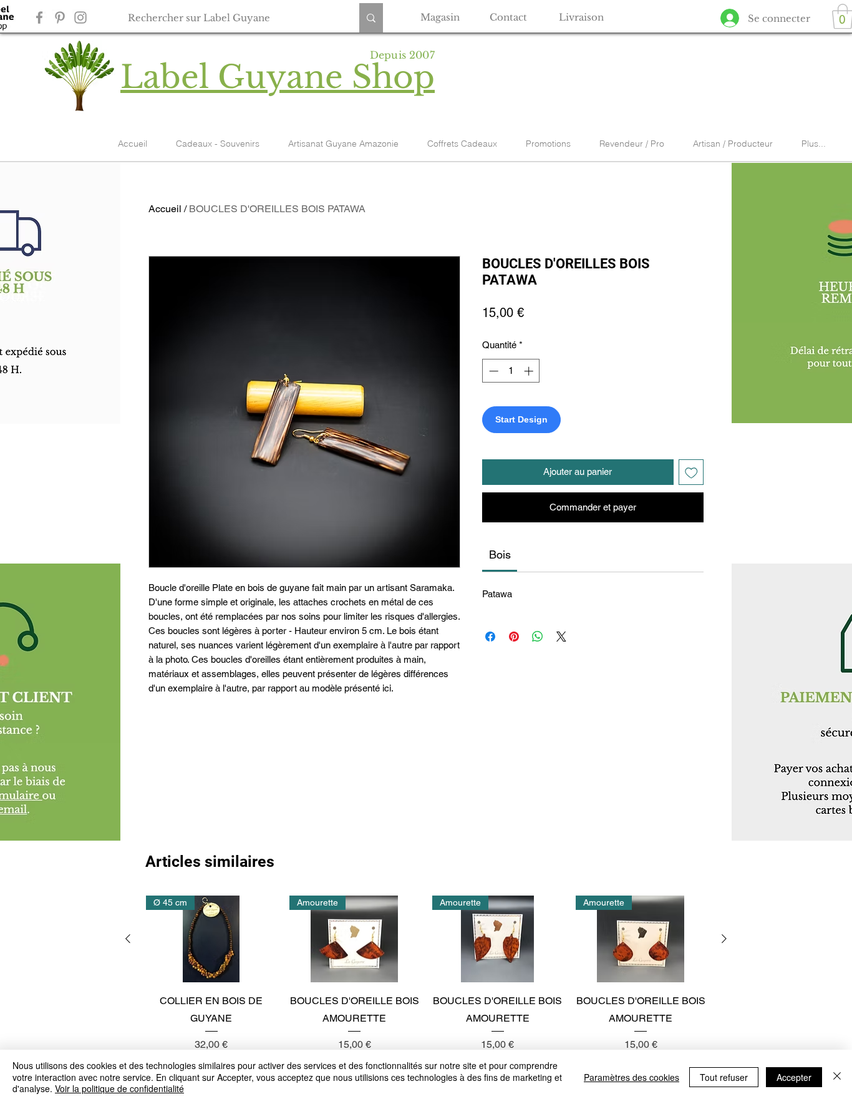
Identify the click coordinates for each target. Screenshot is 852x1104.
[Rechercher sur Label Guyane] (371, 17)
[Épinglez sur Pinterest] (513, 636)
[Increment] (529, 371)
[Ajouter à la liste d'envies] (691, 472)
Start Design (521, 419)
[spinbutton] (511, 371)
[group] (426, 974)
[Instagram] (80, 17)
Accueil (165, 209)
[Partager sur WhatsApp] (537, 636)
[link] (500, 554)
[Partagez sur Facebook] (490, 636)
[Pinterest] (60, 17)
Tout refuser (724, 1077)
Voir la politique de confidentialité (119, 1088)
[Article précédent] (127, 938)
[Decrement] (492, 371)
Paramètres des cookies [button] (631, 1077)
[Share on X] (561, 636)
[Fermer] (837, 1077)
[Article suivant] (724, 938)
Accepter (794, 1077)
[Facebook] (39, 17)
